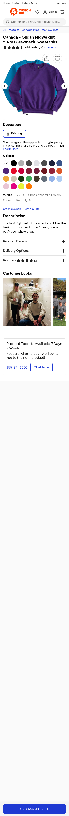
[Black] (14, 163)
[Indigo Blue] (44, 179)
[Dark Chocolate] (37, 179)
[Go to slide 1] (26, 114)
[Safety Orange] (29, 186)
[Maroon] (37, 171)
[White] (6, 163)
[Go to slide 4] (36, 114)
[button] (46, 58)
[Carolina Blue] (52, 179)
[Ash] (37, 163)
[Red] (14, 171)
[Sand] (14, 179)
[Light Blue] (59, 179)
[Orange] (59, 171)
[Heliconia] (14, 186)
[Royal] (59, 163)
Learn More (10, 149)
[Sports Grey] (21, 163)
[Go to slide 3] (32, 114)
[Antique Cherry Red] (29, 171)
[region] (34, 302)
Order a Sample (12, 209)
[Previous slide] (5, 86)
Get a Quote (32, 209)
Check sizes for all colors (44, 195)
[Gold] (6, 179)
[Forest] (21, 179)
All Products (11, 30)
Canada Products (34, 30)
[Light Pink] (6, 186)
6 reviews (50, 47)
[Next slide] (64, 86)
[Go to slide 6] (42, 114)
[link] (20, 12)
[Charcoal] (29, 163)
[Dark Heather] (44, 163)
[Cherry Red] (21, 171)
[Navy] (52, 163)
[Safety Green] (21, 186)
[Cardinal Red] (52, 171)
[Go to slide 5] (39, 114)
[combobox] (34, 22)
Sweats (53, 30)
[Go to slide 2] (29, 114)
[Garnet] (44, 171)
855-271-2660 (16, 367)
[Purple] (6, 171)
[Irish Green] (29, 179)
